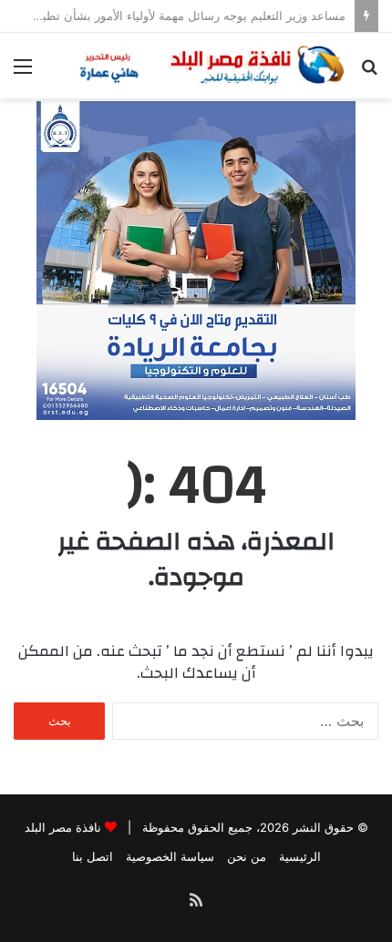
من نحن (246, 856)
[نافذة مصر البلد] (209, 66)
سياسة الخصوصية (170, 856)
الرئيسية (300, 856)
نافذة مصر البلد (63, 827)
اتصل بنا (92, 856)
